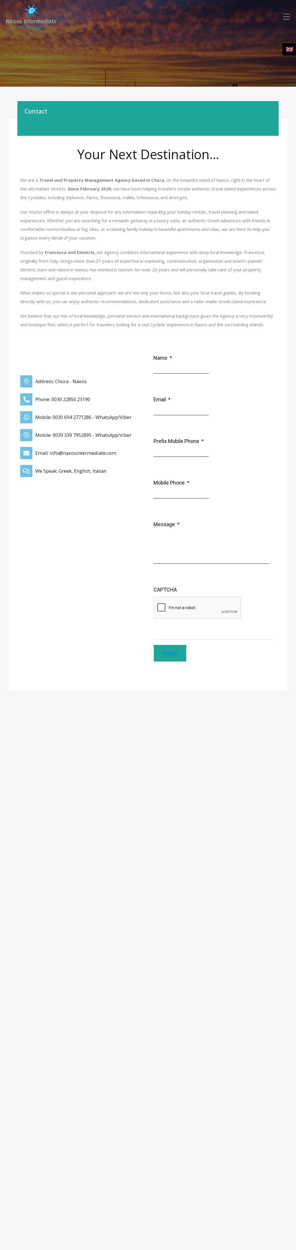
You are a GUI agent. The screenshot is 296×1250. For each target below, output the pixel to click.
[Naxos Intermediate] (31, 26)
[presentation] (197, 608)
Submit (170, 653)
